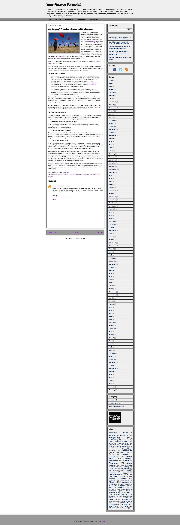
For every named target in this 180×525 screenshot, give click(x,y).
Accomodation (113, 432)
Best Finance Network (116, 406)
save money (113, 506)
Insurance (113, 472)
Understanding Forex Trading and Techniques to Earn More (120, 47)
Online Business (125, 484)
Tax (123, 496)
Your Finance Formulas (63, 4)
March (111, 86)
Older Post (99, 232)
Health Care (113, 468)
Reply (54, 199)
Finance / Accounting (75, 174)
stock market (124, 508)
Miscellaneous (124, 480)
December (112, 126)
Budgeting (114, 437)
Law (130, 474)
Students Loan (114, 496)
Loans (123, 478)
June (110, 144)
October (111, 80)
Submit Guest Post (81, 19)
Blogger (104, 521)
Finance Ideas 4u (114, 403)
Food (121, 465)
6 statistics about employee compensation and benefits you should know (119, 53)
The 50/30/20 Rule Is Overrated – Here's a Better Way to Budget (120, 38)
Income (126, 470)
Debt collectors (114, 446)
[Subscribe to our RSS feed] (126, 71)
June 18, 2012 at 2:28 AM (63, 186)
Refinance (126, 489)
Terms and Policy (94, 19)
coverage (125, 499)
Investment (125, 472)
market (114, 502)
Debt (110, 444)
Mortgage (114, 484)
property (112, 504)
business (59, 56)
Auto (122, 434)
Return (120, 492)
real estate (124, 504)
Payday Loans (124, 485)
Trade (130, 496)
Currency (125, 443)
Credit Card (113, 443)
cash (127, 497)
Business (54, 174)
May (110, 114)
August (111, 95)
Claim (110, 441)
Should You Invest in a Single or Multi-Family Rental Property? (119, 42)
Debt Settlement (123, 444)
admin (54, 186)
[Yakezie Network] (115, 423)
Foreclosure (128, 465)
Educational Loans (122, 452)
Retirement (112, 491)
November (112, 102)
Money (94, 174)
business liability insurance (91, 41)
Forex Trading (124, 467)
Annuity (125, 432)
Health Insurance (126, 468)
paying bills (124, 502)
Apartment (112, 434)
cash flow (60, 174)
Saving (129, 492)
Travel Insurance (117, 497)
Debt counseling (127, 446)
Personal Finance (116, 487)
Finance (111, 454)
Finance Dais (113, 400)
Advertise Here (69, 19)
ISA (120, 470)
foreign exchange (126, 501)
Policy (118, 489)
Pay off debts (113, 485)
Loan (123, 476)
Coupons (118, 441)
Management (112, 480)
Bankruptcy (124, 435)
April (110, 83)
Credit (126, 441)
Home (50, 19)
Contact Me (58, 19)
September (112, 108)
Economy (66, 174)
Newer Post (52, 232)
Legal (115, 476)
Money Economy (127, 482)
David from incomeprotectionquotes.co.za (64, 197)
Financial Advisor (87, 174)
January (111, 89)
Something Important (121, 494)
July (110, 141)
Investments (115, 474)
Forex (113, 467)
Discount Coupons (118, 448)
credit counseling (114, 501)
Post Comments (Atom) (79, 238)
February (112, 92)
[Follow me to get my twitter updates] (120, 71)
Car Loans (125, 440)
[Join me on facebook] (114, 71)
